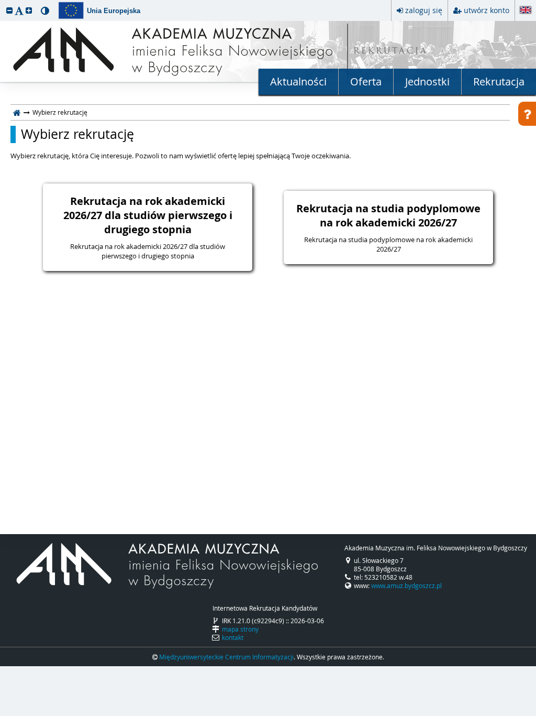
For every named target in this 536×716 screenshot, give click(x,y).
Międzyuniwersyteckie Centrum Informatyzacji (226, 657)
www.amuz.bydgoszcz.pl (406, 585)
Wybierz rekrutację (77, 134)
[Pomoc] (527, 114)
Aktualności (298, 81)
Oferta (366, 81)
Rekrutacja (498, 81)
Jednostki (427, 81)
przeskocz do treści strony (2, 2)
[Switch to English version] (525, 11)
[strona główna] (17, 112)
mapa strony (240, 629)
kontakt (232, 637)
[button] (9, 10)
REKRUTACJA (390, 52)
